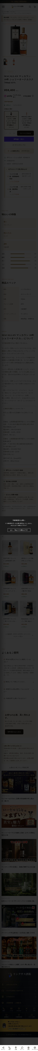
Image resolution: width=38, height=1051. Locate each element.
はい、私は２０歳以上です (19, 530)
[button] (22, 1048)
